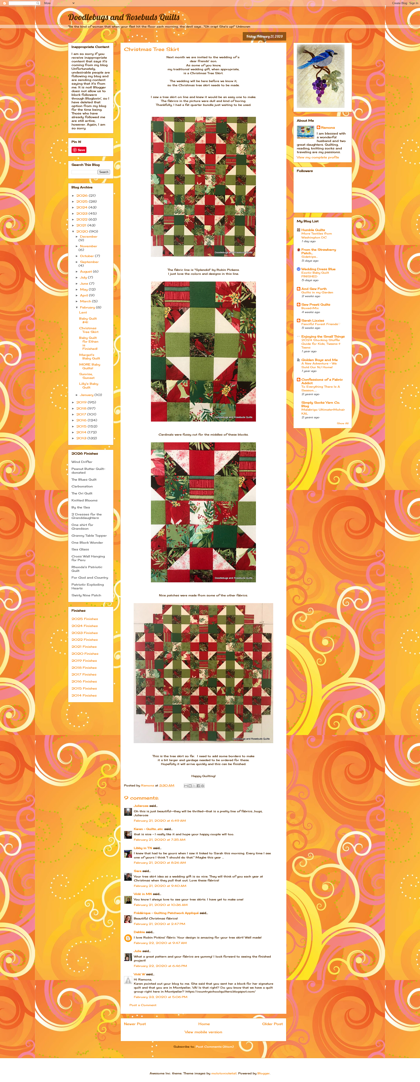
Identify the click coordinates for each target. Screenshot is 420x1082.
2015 (82, 426)
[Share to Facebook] (198, 786)
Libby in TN (143, 848)
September (89, 262)
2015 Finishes (84, 688)
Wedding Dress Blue (318, 269)
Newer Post (135, 1024)
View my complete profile (318, 157)
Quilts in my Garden (317, 292)
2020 (82, 231)
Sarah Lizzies (312, 320)
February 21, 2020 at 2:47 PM (159, 924)
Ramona (328, 127)
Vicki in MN (143, 894)
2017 (81, 414)
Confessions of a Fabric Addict (322, 381)
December (88, 236)
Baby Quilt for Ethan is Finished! (88, 343)
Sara (137, 871)
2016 (82, 420)
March (86, 301)
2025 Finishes (85, 619)
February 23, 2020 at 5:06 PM (160, 997)
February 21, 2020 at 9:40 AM (160, 886)
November (88, 246)
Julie (137, 951)
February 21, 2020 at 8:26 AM (160, 862)
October (87, 256)
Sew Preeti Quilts (315, 304)
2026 (82, 195)
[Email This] (186, 786)
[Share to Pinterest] (202, 786)
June (84, 283)
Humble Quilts (313, 230)
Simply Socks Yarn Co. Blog (320, 404)
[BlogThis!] (190, 786)
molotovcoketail (223, 1073)
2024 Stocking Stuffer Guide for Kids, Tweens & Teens (320, 343)
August (86, 271)
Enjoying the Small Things (323, 336)
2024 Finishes (85, 626)
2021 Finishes (84, 646)
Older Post (272, 1024)
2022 (82, 219)
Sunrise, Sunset (86, 376)
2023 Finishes (85, 633)
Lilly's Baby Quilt (88, 385)
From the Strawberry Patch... (318, 251)
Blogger (263, 1073)
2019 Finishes (84, 660)
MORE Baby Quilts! (89, 366)
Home (204, 1024)
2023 (82, 213)
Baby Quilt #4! (88, 320)
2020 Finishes (85, 653)
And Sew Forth (314, 289)
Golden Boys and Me (319, 360)
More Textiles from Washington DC (316, 235)
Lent (83, 312)
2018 (82, 408)
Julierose (141, 805)
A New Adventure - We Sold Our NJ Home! (319, 365)
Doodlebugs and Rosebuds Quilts (123, 16)
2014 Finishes (84, 695)
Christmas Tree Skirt (88, 330)
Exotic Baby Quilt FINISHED (315, 274)
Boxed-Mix (310, 308)
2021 (82, 225)
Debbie (139, 932)
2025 (82, 201)
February (88, 307)
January (87, 395)
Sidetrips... (309, 256)
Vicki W (139, 974)
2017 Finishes (84, 674)
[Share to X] (194, 786)
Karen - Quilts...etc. (148, 829)
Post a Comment (143, 1005)
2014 (82, 432)
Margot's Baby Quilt (89, 356)
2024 (82, 207)
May (84, 289)
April (84, 295)
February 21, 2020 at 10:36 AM (161, 905)
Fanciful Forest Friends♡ (321, 324)
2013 (82, 438)
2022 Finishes (85, 639)
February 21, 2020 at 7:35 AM (160, 839)
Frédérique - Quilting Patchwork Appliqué (166, 913)
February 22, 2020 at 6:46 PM (160, 966)
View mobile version (203, 1032)
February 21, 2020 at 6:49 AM (160, 820)
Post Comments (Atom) (215, 1046)
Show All (342, 423)
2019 (82, 402)
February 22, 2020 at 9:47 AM (160, 943)
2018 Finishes (84, 667)
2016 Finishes (84, 681)
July (84, 277)
